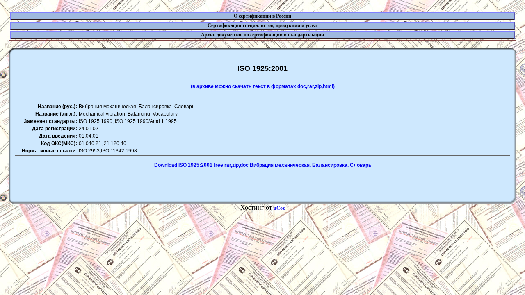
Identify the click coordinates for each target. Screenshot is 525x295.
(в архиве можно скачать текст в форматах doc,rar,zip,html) (263, 86)
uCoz (279, 208)
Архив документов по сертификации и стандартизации (262, 35)
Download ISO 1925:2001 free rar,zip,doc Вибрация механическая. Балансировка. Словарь (262, 165)
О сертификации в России (262, 16)
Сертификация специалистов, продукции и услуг (262, 25)
